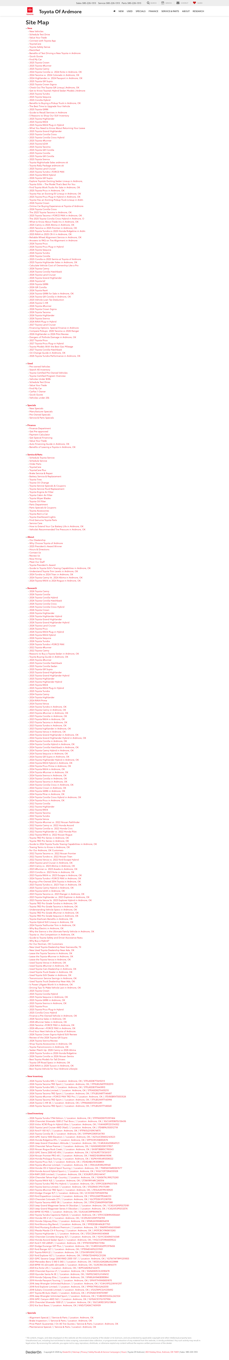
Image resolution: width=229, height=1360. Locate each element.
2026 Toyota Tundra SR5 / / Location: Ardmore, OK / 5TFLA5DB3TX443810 (67, 1087)
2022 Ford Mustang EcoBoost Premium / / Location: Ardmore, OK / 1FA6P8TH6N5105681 (74, 1227)
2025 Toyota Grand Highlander (45, 131)
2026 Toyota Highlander (41, 315)
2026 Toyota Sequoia (40, 249)
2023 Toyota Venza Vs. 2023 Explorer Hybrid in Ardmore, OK (60, 900)
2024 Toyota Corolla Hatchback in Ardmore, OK (54, 747)
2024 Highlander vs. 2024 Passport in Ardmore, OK (55, 78)
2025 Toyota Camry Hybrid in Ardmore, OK (51, 887)
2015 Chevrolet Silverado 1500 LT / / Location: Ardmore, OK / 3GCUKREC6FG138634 (72, 1302)
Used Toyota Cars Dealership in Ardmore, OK (52, 968)
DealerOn (66, 1351)
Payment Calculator (39, 434)
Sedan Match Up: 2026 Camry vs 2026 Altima (52, 1049)
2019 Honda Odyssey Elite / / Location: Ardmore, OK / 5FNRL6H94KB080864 (69, 1277)
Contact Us (35, 552)
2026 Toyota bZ (37, 280)
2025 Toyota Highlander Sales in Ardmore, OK (53, 262)
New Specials (36, 408)
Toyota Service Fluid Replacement (46, 488)
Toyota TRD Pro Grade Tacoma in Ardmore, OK (53, 906)
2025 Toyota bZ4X (38, 143)
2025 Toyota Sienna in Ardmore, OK (48, 1003)
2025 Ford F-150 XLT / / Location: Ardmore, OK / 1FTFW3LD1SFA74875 (65, 1130)
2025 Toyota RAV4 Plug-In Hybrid (46, 687)
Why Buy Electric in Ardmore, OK (46, 928)
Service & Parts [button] (170, 11)
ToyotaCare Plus (37, 470)
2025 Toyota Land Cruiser (42, 168)
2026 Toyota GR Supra (40, 177)
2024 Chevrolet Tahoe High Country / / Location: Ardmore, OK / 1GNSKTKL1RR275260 (74, 1177)
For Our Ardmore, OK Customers (46, 850)
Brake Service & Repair (41, 473)
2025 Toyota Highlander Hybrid (45, 681)
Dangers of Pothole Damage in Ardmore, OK (52, 337)
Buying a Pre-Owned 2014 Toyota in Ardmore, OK (55, 881)
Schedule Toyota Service (42, 457)
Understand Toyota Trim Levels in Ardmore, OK (53, 571)
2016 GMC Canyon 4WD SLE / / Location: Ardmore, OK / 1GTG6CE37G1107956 (70, 1299)
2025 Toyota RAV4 (38, 121)
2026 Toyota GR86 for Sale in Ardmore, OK (51, 293)
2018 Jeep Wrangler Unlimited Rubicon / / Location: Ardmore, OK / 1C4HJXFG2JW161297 (75, 1283)
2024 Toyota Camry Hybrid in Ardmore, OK (51, 750)
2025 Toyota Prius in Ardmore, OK (46, 190)
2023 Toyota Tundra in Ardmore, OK (48, 725)
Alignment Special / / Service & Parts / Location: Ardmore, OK (61, 1317)
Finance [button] (153, 11)
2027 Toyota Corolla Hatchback (45, 349)
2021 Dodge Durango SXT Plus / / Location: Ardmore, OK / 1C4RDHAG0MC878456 (72, 1245)
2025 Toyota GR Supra (40, 81)
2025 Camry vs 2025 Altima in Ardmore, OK (51, 224)
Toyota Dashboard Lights (42, 516)
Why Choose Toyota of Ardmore (46, 543)
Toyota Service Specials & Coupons (47, 485)
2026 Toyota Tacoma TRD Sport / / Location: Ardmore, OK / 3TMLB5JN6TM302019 (71, 1084)
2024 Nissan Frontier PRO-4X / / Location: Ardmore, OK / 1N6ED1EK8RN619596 (70, 1155)
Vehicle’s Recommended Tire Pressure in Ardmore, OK (57, 529)
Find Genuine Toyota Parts (43, 520)
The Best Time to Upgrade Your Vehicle (49, 106)
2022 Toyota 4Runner (40, 647)
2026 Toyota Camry (39, 268)
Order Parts (35, 463)
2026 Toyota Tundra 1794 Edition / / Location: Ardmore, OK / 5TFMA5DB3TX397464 (72, 1118)
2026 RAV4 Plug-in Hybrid (42, 321)
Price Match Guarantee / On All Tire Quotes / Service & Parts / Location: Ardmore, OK (73, 1323)
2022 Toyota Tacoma (39, 812)
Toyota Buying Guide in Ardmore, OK (48, 656)
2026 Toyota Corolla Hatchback (45, 271)
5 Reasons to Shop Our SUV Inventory (49, 115)
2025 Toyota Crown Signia (43, 84)
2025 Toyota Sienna (39, 159)
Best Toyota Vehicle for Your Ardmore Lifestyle (53, 1068)
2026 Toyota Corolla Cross (43, 209)
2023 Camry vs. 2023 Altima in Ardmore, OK (52, 865)
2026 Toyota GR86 (38, 284)
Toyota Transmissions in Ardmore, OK (49, 1046)
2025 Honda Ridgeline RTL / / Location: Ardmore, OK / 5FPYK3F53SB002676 (68, 1139)
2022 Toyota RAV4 (38, 809)
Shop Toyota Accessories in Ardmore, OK (50, 1043)
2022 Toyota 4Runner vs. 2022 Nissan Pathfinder (54, 822)
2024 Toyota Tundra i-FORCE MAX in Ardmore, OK (55, 878)
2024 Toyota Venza (39, 703)
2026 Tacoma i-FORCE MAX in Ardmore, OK (51, 1025)
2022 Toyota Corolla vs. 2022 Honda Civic (51, 828)
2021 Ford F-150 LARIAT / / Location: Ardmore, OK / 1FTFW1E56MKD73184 (67, 1242)
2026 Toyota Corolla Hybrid (43, 597)
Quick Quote (36, 56)
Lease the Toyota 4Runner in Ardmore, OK (51, 956)
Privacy (84, 1351)
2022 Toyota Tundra (39, 815)
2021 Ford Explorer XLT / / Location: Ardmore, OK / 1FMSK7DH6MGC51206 (67, 1255)
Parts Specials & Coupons (42, 507)
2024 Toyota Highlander (41, 697)
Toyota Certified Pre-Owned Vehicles (48, 372)
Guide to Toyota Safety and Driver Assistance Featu (56, 937)
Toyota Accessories (39, 510)
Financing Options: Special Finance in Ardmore (54, 327)
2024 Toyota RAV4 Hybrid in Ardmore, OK (50, 762)
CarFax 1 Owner (37, 391)
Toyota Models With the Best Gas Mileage (51, 346)
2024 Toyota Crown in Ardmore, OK (47, 787)
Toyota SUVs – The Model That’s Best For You (52, 184)
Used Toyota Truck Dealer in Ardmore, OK (50, 971)
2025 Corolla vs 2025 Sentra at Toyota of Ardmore (55, 259)
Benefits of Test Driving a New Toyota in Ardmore (55, 53)
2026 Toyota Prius (38, 243)
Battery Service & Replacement (45, 476)
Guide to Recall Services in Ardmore (48, 112)
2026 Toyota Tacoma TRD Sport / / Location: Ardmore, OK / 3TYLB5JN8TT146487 (70, 1093)
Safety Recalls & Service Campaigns (104, 1351)
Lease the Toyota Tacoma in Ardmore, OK (50, 953)
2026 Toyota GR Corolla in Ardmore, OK (50, 296)
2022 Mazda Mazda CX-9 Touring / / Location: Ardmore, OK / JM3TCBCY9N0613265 (72, 1230)
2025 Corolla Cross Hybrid (43, 1012)
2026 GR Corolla (38, 287)
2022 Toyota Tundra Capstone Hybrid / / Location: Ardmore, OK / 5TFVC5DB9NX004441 (74, 1214)
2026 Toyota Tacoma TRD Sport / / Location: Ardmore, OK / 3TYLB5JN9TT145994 (70, 1099)
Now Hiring (35, 558)
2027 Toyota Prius (38, 340)
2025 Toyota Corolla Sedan (43, 666)
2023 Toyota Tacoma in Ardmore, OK (48, 722)
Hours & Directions (39, 549)
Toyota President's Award (42, 564)
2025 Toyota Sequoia (40, 96)
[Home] (114, 11)
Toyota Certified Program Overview (47, 375)
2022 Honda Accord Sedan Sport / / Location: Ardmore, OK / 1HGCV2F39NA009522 (72, 1239)
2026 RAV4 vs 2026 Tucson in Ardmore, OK (51, 1065)
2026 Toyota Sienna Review (43, 1040)
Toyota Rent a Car (38, 513)
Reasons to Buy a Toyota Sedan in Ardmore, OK (54, 653)
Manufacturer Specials (41, 411)
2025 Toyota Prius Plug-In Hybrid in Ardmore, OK (54, 196)
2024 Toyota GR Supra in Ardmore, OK (49, 756)
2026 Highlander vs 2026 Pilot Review (49, 334)
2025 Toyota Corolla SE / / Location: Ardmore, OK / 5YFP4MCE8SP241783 (67, 1133)
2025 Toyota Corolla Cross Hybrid (46, 137)
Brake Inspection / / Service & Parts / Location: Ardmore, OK (60, 1320)
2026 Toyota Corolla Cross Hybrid (46, 606)
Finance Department (40, 428)
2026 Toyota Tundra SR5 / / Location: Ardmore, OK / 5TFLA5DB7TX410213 (67, 1080)
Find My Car (35, 59)
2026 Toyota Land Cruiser (42, 274)
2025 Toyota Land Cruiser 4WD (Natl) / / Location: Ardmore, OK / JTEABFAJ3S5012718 (73, 1127)
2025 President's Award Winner (45, 546)
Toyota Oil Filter (37, 501)
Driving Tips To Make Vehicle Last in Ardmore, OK (55, 987)
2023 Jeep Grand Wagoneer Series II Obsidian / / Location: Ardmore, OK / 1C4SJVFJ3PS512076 (78, 1208)
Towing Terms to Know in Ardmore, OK (49, 847)
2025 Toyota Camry (39, 68)
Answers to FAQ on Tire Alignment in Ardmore (53, 240)
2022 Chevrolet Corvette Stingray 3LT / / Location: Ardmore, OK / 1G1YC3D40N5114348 (74, 1236)
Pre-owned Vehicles (39, 366)
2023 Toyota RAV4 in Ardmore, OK (47, 719)
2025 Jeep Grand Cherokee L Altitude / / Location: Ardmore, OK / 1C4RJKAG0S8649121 (74, 1142)
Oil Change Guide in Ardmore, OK (47, 352)
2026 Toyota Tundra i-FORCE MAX (46, 644)
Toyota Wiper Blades (40, 498)
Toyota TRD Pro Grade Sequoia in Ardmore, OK (53, 915)
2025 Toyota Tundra (39, 93)
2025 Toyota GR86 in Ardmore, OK (47, 1000)
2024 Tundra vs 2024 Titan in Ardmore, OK (51, 574)
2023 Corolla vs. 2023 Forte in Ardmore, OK (51, 872)
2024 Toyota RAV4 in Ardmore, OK (47, 769)
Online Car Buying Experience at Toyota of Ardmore (56, 206)
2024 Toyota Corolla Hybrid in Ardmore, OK (52, 744)
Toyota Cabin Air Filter (40, 495)
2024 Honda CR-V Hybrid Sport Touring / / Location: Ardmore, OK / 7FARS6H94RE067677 (75, 1167)
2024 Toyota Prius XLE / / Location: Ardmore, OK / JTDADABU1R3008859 (66, 1161)
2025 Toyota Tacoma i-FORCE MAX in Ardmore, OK (55, 215)
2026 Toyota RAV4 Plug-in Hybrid (46, 631)
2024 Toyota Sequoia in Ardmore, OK (48, 753)
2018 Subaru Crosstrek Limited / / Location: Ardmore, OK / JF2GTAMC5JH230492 (71, 1289)
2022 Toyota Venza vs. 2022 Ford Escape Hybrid (54, 859)
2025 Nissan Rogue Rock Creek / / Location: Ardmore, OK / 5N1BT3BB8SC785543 (71, 1149)
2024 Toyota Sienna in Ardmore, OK (48, 775)
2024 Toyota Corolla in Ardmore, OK (48, 740)
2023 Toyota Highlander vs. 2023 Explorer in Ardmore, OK (59, 897)
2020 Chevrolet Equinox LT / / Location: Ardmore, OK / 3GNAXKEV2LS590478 (69, 1270)
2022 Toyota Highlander (41, 806)
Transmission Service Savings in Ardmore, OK (53, 978)
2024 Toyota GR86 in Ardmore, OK (47, 790)
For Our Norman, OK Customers (46, 943)
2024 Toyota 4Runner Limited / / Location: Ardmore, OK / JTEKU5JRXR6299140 (70, 1164)
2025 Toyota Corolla (39, 152)
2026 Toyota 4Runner (40, 305)
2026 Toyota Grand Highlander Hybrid (49, 622)
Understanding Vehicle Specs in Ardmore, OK (53, 909)
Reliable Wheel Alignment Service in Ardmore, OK (55, 237)
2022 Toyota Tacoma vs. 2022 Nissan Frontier (52, 853)
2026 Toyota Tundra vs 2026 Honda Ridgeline (52, 1053)
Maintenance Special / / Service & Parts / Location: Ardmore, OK (62, 1326)
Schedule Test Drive (39, 34)
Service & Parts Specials (41, 417)
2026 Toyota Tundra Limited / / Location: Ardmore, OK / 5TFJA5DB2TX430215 (69, 1090)
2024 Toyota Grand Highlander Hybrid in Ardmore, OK (57, 737)
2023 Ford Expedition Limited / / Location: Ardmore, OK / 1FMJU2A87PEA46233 (70, 1196)
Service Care (35, 523)
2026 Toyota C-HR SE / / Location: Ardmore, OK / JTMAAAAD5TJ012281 (65, 1102)
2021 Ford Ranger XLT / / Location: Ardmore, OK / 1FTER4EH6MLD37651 (66, 1249)
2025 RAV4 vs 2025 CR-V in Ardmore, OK (50, 234)
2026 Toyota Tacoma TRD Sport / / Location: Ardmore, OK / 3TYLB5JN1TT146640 (70, 1105)
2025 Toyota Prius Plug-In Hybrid (46, 1009)
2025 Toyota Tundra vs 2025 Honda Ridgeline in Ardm (57, 231)
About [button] (186, 11)
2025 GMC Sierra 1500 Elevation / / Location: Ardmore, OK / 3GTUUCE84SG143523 (72, 1136)
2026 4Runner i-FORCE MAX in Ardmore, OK (52, 1028)
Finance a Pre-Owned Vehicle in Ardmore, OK (53, 1015)
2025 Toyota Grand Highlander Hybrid (49, 675)
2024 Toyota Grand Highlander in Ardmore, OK (54, 734)
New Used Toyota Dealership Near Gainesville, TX (55, 946)
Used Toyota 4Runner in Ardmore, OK (49, 965)
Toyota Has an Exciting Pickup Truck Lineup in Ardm (56, 199)
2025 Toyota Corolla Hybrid (43, 993)
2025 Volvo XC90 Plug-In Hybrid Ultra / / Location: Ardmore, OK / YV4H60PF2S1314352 (74, 1124)
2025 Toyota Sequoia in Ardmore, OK (48, 996)
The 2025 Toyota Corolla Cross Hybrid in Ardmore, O (56, 218)
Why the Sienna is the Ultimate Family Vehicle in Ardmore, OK (61, 931)
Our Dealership (37, 540)
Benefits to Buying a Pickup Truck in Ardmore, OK (55, 103)
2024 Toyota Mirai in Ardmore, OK (46, 794)
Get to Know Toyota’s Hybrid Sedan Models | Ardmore (57, 90)
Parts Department (38, 504)
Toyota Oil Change (39, 482)
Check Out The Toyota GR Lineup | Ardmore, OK (54, 87)
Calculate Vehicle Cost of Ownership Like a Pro (54, 265)
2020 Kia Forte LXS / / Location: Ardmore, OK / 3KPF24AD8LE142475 (64, 1267)
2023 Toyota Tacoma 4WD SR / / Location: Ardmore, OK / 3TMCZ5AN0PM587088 (71, 1202)
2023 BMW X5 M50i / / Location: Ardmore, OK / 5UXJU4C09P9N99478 (65, 1211)
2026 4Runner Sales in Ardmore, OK (48, 1021)
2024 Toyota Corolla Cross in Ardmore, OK (51, 784)
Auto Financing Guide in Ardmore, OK (49, 443)
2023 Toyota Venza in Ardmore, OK (47, 731)
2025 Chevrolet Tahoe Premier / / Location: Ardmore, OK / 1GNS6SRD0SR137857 (71, 1146)
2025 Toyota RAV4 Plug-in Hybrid (46, 124)
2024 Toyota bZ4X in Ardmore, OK (47, 890)
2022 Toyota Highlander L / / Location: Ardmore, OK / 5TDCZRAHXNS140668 (69, 1233)
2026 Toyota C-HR (38, 302)
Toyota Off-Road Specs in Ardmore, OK (49, 1062)
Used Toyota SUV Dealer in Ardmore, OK (50, 975)
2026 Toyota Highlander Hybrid (45, 616)
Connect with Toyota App (42, 40)
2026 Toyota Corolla (39, 255)
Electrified (34, 49)
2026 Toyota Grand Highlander (45, 277)
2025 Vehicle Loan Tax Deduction (46, 299)
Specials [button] (141, 11)
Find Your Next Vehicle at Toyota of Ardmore (52, 1031)
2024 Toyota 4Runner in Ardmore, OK (48, 772)
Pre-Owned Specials (39, 414)
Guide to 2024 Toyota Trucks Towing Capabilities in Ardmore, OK (63, 843)
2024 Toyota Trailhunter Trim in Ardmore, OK (52, 925)
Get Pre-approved (38, 431)
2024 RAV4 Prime (38, 700)
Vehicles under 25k (39, 397)
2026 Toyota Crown (39, 202)
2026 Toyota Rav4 (38, 290)
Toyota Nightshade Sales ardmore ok (48, 162)
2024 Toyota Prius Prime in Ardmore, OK (50, 765)
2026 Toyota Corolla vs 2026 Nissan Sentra (51, 1056)
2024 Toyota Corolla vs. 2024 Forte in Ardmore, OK (55, 71)
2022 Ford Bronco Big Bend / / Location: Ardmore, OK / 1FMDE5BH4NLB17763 (69, 1224)
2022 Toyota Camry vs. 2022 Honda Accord (51, 825)
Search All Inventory (39, 369)
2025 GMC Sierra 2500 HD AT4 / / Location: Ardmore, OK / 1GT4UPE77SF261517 (70, 1152)
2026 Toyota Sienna (39, 318)
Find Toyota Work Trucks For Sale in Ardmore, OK (54, 187)
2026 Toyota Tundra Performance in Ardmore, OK (54, 355)
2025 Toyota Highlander (41, 118)
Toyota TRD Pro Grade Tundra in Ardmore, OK (53, 903)
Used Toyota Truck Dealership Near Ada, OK (52, 981)
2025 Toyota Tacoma (39, 146)
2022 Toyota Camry (39, 650)
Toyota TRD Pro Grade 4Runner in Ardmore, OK (54, 912)
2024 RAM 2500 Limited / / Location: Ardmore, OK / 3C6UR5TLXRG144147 (67, 1174)
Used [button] (130, 11)
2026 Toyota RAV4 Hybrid (42, 634)
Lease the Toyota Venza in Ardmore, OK (50, 959)
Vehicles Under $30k (40, 378)
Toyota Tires (35, 479)
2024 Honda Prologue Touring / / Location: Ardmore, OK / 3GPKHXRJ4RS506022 (71, 1158)
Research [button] (198, 11)
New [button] (121, 11)
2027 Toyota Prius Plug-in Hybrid (46, 343)
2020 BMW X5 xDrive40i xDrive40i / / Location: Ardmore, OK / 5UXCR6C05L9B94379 (72, 1264)
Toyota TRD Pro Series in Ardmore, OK (49, 837)
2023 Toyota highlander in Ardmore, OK (50, 728)
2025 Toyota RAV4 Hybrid (42, 174)
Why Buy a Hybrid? (39, 940)
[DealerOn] (34, 1351)
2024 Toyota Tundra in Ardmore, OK (48, 706)
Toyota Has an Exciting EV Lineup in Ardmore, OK (55, 193)
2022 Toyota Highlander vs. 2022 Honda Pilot (52, 831)
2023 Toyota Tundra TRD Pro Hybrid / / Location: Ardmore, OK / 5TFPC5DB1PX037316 (73, 1183)
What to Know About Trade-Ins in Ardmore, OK (54, 221)
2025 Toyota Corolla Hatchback (45, 662)
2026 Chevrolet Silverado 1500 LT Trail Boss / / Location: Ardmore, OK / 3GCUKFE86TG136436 (77, 1121)
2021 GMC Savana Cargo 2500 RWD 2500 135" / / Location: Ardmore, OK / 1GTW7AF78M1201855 (79, 1258)
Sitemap (76, 1351)
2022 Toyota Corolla (39, 803)
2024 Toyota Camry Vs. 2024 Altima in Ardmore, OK (56, 577)
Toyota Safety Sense (39, 46)
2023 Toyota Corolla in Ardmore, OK (48, 716)
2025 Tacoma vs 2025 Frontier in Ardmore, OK (53, 227)
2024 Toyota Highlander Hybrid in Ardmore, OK (54, 759)
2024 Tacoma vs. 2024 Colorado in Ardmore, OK (54, 74)
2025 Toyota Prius (38, 1006)
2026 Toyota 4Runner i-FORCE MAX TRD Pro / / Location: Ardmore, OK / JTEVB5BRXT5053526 (77, 1096)
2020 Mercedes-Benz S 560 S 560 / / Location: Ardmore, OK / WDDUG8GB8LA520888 (73, 1261)
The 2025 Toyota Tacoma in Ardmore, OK (50, 212)
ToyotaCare (35, 43)
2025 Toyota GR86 (38, 109)
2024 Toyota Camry (39, 694)
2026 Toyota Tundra (39, 252)
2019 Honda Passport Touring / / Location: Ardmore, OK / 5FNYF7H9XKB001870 (70, 1280)
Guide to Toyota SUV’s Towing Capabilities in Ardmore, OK (60, 568)
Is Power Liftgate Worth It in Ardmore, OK (51, 984)
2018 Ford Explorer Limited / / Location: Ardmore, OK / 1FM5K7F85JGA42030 (68, 1286)
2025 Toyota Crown (39, 62)
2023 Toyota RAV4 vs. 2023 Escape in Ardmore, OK (55, 875)
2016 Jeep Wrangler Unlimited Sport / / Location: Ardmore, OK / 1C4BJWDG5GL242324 (74, 1295)
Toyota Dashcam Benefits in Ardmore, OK (51, 918)
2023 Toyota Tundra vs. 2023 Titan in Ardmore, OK (55, 884)
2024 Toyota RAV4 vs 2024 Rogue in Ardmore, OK (55, 580)
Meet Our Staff (37, 561)
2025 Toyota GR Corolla (41, 149)
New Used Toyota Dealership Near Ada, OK (51, 950)
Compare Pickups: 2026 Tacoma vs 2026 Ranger (54, 330)
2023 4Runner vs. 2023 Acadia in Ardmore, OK (53, 868)
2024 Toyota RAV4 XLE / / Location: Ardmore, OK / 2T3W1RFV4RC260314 (66, 1180)
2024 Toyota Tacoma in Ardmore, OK (48, 781)
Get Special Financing (40, 437)
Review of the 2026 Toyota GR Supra (48, 1037)
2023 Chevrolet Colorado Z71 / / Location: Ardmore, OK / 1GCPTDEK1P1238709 (70, 1199)
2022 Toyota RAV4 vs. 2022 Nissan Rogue (50, 834)
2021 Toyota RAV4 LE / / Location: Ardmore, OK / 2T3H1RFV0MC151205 (65, 1252)
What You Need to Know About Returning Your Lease (57, 128)
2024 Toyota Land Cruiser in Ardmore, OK (51, 862)
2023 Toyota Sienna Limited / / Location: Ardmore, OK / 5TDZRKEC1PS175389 (69, 1186)
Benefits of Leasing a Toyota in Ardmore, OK (52, 446)
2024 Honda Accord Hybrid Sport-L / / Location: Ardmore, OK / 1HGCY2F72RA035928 (73, 1171)
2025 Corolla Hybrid (39, 99)
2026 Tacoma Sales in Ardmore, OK (47, 1018)
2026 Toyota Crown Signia (43, 309)
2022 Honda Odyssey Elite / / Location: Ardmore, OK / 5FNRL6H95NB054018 (69, 1221)
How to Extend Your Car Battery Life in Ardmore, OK (56, 526)
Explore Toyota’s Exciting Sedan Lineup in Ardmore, (56, 181)
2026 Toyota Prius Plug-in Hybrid (46, 246)
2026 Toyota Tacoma (39, 312)
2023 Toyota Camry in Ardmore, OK (47, 709)
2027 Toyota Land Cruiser (42, 324)
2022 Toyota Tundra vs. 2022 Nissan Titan (50, 856)
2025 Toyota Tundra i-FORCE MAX (46, 171)
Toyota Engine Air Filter (41, 491)
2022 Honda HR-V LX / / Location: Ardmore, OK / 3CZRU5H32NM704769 (67, 1217)
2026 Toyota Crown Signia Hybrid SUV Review (53, 1034)
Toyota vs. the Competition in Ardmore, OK (51, 934)
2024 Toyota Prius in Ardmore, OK (46, 800)
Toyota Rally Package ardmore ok (46, 165)
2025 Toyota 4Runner (40, 65)
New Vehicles (36, 31)
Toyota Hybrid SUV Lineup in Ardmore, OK (51, 922)
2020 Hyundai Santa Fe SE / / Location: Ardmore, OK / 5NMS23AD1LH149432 (69, 1274)
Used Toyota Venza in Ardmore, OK (47, 962)
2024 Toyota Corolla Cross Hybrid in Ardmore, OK (55, 797)
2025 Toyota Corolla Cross (43, 134)
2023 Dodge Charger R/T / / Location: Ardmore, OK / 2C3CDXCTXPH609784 (68, 1192)
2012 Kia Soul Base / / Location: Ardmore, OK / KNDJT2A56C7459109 (65, 1305)
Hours (123, 1351)
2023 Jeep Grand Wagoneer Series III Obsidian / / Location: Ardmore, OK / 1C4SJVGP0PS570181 (79, 1205)
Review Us (34, 555)
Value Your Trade (38, 37)
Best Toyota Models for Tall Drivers (47, 1059)
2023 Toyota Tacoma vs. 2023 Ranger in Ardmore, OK (56, 893)
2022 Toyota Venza (39, 819)
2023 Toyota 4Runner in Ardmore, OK (48, 712)
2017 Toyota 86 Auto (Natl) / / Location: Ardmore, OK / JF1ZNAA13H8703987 (68, 1292)
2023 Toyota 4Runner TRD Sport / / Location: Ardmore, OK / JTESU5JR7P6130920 (71, 1189)
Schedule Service (38, 460)
